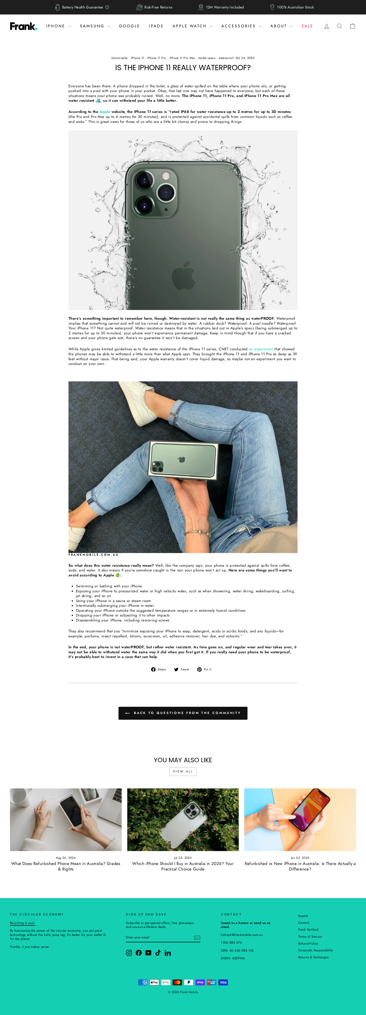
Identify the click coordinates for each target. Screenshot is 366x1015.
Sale (308, 26)
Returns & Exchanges (313, 957)
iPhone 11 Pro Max (182, 58)
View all (183, 771)
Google (129, 26)
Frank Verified (308, 929)
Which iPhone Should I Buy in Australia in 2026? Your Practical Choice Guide (183, 866)
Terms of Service (310, 936)
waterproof (226, 58)
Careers (303, 922)
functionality (120, 58)
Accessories (239, 26)
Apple (104, 111)
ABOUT (279, 26)
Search (303, 916)
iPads (156, 26)
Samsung (93, 26)
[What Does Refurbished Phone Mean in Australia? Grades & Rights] (66, 819)
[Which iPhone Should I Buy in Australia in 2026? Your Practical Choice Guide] (183, 819)
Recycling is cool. (22, 922)
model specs (206, 58)
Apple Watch (191, 26)
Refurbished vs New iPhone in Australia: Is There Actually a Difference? (300, 866)
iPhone (56, 26)
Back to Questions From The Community (186, 712)
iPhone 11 (137, 58)
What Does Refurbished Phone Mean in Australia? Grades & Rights (66, 866)
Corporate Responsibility (315, 950)
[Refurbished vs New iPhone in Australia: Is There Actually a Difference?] (300, 819)
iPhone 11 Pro (156, 58)
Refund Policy (308, 943)
